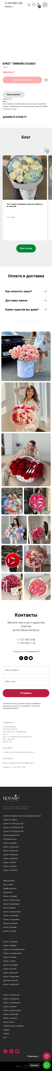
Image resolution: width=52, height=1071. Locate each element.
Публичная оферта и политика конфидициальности (22, 816)
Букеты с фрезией (9, 927)
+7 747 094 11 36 (26, 643)
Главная (6, 1034)
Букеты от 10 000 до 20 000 (13, 824)
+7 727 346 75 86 (26, 639)
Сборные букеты (9, 881)
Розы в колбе (8, 885)
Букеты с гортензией (10, 1014)
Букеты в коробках (10, 843)
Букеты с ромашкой (10, 858)
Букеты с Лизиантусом (11, 900)
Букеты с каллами (9, 957)
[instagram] (31, 658)
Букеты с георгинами (11, 847)
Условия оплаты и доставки (13, 1026)
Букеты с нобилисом (10, 855)
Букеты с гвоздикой (10, 942)
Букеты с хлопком (9, 931)
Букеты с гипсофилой (11, 999)
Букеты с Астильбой (10, 965)
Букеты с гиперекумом (11, 995)
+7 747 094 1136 (13, 3)
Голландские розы (10, 839)
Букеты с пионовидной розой (14, 949)
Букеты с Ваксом (9, 908)
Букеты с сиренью (9, 866)
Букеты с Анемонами (11, 916)
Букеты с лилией (9, 961)
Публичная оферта (10, 820)
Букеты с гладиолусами (11, 1003)
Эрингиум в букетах (10, 980)
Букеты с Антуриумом (11, 919)
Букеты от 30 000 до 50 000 (13, 831)
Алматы (8, 6)
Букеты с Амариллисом (12, 912)
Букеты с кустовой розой (12, 953)
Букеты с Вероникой (10, 973)
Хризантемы (7, 892)
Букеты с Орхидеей (10, 896)
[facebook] (21, 658)
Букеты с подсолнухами (12, 1010)
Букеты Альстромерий (11, 904)
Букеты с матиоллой (10, 851)
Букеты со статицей (10, 923)
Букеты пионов (8, 1022)
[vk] (26, 658)
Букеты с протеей (9, 862)
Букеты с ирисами (10, 1006)
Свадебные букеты (9, 888)
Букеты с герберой (9, 946)
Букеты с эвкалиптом (11, 984)
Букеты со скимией (10, 870)
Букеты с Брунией (9, 969)
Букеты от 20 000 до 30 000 (13, 827)
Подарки (6, 1030)
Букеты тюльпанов (10, 1018)
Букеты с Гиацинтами (11, 977)
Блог (5, 1038)
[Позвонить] (47, 1056)
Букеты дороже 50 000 (11, 835)
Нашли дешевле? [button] (14, 94)
